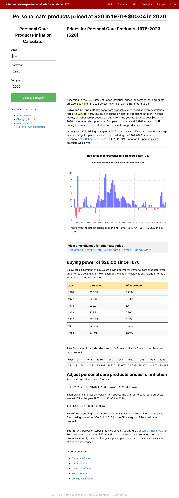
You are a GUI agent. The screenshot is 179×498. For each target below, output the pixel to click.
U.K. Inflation (79, 463)
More (173, 4)
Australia (147, 4)
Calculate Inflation (33, 97)
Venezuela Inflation (83, 478)
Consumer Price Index (150, 430)
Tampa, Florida (132, 250)
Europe (161, 4)
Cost (14, 49)
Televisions (75, 250)
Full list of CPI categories (30, 126)
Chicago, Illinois (25, 119)
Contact (104, 494)
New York (22, 123)
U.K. (134, 4)
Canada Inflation (81, 458)
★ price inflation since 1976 (37, 4)
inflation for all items (95, 139)
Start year (17, 65)
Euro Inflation (80, 473)
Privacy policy (119, 494)
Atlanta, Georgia (25, 115)
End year (16, 80)
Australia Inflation (82, 468)
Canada (122, 4)
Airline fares (112, 250)
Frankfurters (93, 250)
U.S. (110, 4)
